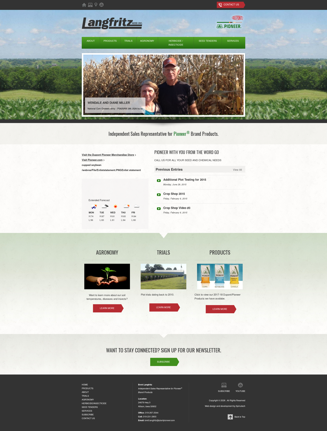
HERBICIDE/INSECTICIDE (94, 403)
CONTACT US (88, 418)
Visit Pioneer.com (92, 160)
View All (237, 169)
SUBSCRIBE (88, 414)
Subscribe (163, 361)
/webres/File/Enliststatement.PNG (102, 170)
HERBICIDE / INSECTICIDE (175, 42)
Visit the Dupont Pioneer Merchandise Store (108, 155)
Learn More (107, 308)
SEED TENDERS (208, 40)
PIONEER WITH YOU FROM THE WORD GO (186, 152)
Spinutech (240, 405)
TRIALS (128, 40)
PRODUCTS (110, 40)
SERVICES (233, 40)
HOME (85, 384)
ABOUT (91, 40)
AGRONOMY (147, 40)
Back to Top (240, 416)
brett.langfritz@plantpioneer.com (160, 420)
